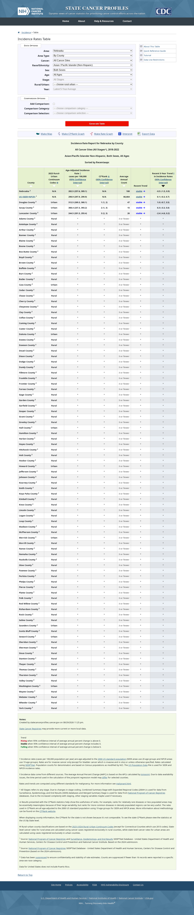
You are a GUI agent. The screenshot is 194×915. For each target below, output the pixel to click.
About (81, 21)
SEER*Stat (30, 765)
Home (65, 21)
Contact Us (138, 884)
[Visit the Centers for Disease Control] (163, 10)
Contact (127, 21)
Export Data (148, 134)
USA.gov (149, 898)
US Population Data (137, 765)
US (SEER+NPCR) (27, 196)
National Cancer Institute (131, 898)
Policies (69, 884)
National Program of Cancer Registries (146, 793)
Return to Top (25, 875)
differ (104, 777)
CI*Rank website (47, 811)
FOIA (94, 884)
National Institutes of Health (102, 898)
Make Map (46, 134)
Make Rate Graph (103, 134)
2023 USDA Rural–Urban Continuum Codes (92, 826)
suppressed (41, 857)
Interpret (127, 134)
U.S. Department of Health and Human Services (64, 898)
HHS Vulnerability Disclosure (115, 884)
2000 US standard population (112, 759)
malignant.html (123, 783)
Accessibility (82, 884)
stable (139, 191)
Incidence (26, 32)
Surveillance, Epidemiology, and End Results (92, 839)
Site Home (56, 884)
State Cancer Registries (30, 728)
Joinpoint (145, 774)
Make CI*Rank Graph (73, 134)
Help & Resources (104, 21)
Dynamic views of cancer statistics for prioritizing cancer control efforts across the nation (97, 13)
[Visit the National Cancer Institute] (30, 10)
